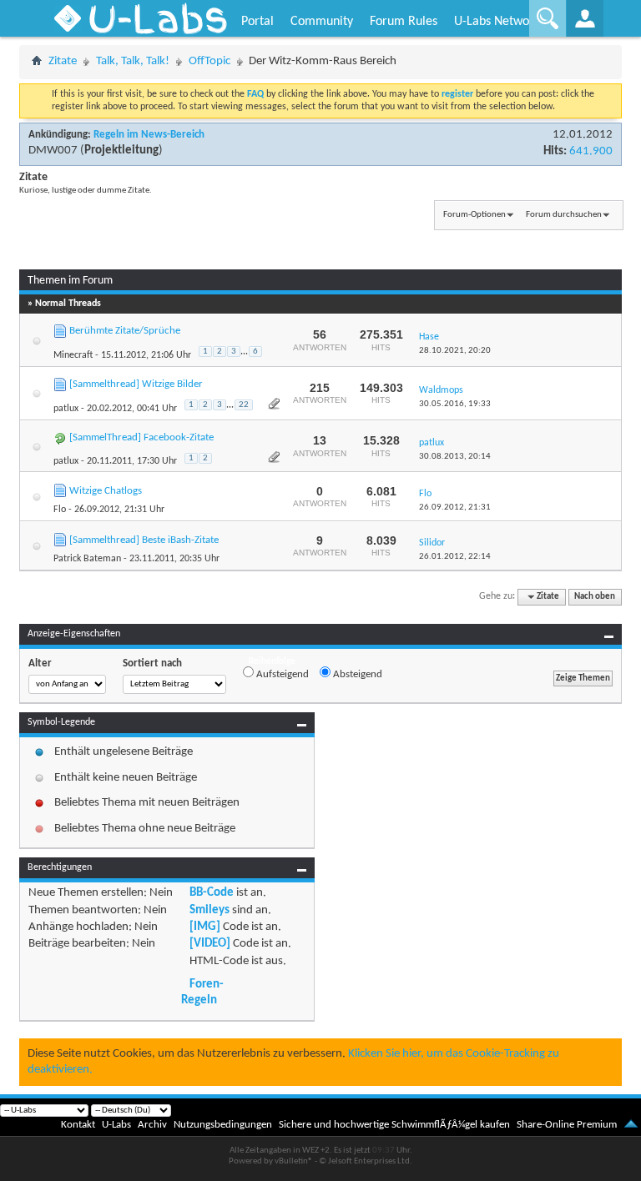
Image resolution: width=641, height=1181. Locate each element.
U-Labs (116, 1124)
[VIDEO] (209, 943)
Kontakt (78, 1124)
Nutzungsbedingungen (223, 1124)
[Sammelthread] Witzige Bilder (136, 384)
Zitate (62, 61)
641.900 (591, 151)
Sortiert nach (152, 663)
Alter (40, 663)
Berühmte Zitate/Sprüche (124, 330)
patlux (65, 409)
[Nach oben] (630, 1124)
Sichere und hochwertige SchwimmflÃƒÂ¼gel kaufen (394, 1124)
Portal (257, 21)
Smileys (209, 910)
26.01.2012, (455, 556)
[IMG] (204, 927)
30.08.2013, (455, 456)
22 (244, 405)
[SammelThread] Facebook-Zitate (141, 437)
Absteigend (356, 674)
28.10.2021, (455, 350)
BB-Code (211, 893)
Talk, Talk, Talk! (132, 61)
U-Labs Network (497, 21)
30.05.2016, (455, 404)
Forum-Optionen (474, 214)
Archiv (152, 1124)
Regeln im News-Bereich (148, 134)
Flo (59, 510)
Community (321, 21)
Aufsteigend (281, 674)
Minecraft (73, 355)
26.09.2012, (455, 507)
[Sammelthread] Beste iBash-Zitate (144, 540)
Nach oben (594, 596)
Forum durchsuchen (564, 214)
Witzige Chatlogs (105, 490)
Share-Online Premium (567, 1124)
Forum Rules (403, 21)
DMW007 (53, 150)
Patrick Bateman (87, 559)
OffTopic (209, 61)
